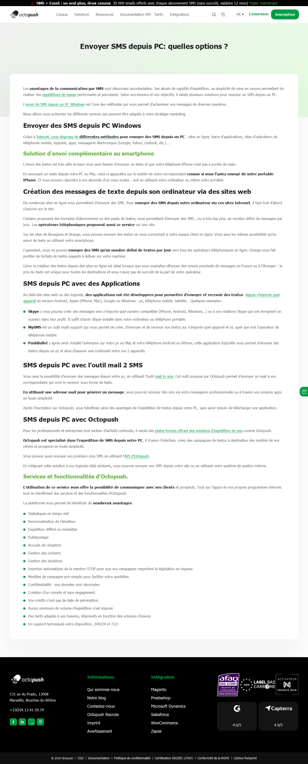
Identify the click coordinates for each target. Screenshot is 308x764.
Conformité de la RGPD (213, 758)
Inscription (285, 14)
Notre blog (96, 697)
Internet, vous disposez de (77, 137)
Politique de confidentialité (132, 758)
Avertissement (99, 731)
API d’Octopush (136, 456)
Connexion (258, 14)
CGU (81, 758)
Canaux (62, 14)
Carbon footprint (245, 758)
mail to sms (164, 376)
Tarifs (158, 14)
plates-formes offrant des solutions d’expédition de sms (199, 430)
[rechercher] (213, 14)
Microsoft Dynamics (168, 706)
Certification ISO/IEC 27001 (174, 758)
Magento (158, 689)
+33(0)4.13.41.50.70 (27, 710)
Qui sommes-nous (103, 689)
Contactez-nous (101, 706)
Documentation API (135, 14)
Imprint (93, 722)
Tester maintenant (263, 3)
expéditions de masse (59, 94)
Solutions (81, 14)
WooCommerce (164, 722)
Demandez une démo (304, 391)
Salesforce (160, 714)
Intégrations (179, 14)
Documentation (99, 758)
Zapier (156, 731)
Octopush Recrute (103, 714)
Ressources (104, 14)
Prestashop (160, 697)
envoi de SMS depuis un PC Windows (55, 104)
